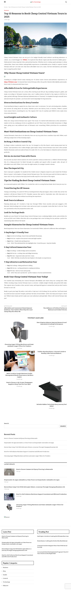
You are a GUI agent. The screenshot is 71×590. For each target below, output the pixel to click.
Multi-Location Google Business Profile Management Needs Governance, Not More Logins (19, 375)
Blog (4, 571)
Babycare (5, 585)
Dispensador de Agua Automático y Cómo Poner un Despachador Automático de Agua (29, 442)
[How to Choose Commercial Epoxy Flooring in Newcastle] (9, 472)
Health (5, 575)
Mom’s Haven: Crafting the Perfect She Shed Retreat (52, 541)
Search (6, 423)
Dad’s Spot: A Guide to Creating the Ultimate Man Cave (53, 536)
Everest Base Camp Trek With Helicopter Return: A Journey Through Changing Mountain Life (31, 447)
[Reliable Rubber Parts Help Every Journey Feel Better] (51, 392)
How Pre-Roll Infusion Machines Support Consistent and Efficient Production (26, 451)
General (5, 578)
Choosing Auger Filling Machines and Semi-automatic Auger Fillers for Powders (27, 456)
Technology (6, 582)
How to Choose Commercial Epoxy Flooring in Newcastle (20, 438)
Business (5, 567)
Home (5, 7)
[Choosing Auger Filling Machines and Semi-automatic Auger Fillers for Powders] (19, 332)
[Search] (66, 2)
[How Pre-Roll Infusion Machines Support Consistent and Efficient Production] (9, 496)
